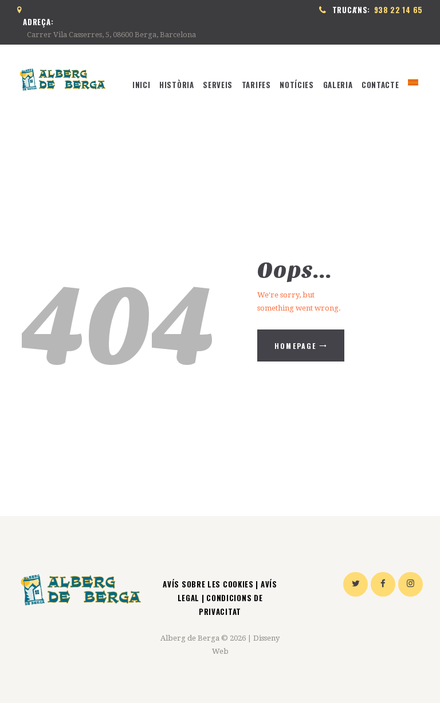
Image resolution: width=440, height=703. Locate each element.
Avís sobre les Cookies (209, 584)
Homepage (295, 346)
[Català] (413, 85)
